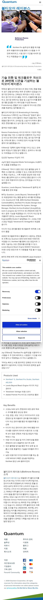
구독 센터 (8, 569)
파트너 (6, 545)
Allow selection (21, 331)
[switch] (38, 297)
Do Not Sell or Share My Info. (27, 588)
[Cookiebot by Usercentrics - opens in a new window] (27, 260)
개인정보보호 (9, 563)
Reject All (21, 338)
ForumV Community (12, 572)
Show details (32, 318)
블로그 (25, 545)
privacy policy (11, 588)
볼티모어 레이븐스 (11, 478)
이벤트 (25, 542)
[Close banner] (40, 260)
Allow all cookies (21, 325)
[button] (40, 2)
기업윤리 (7, 566)
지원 (6, 548)
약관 (6, 560)
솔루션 (6, 542)
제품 (6, 539)
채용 (25, 548)
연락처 (25, 551)
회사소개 (7, 551)
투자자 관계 (27, 539)
